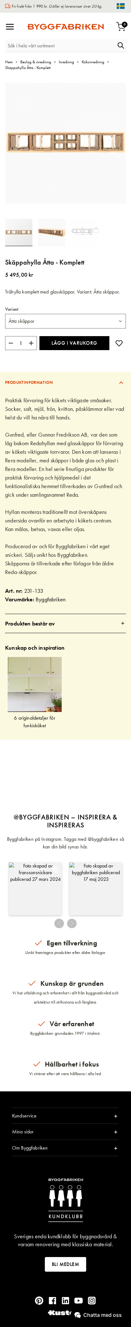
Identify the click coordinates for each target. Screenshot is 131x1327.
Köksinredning (93, 62)
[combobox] (60, 45)
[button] (54, 232)
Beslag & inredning (35, 62)
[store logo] (65, 27)
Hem (9, 62)
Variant (11, 309)
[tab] (65, 382)
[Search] (121, 45)
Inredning (66, 62)
